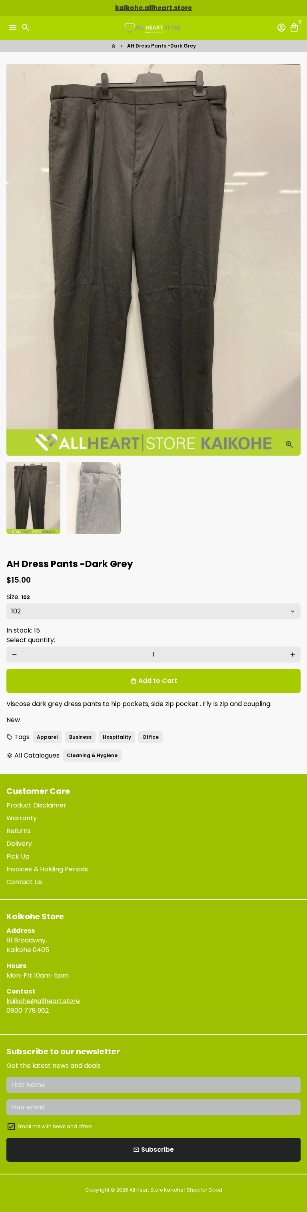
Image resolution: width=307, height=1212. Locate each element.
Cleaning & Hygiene (92, 755)
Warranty (21, 818)
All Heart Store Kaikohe (157, 1189)
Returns (18, 830)
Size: (18, 596)
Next (293, 260)
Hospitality (117, 737)
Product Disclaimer (36, 805)
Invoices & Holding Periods (47, 869)
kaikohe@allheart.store (43, 1001)
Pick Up (18, 856)
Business (80, 737)
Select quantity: (30, 640)
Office (150, 737)
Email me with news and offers (55, 1126)
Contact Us (24, 882)
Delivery (19, 843)
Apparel (47, 737)
